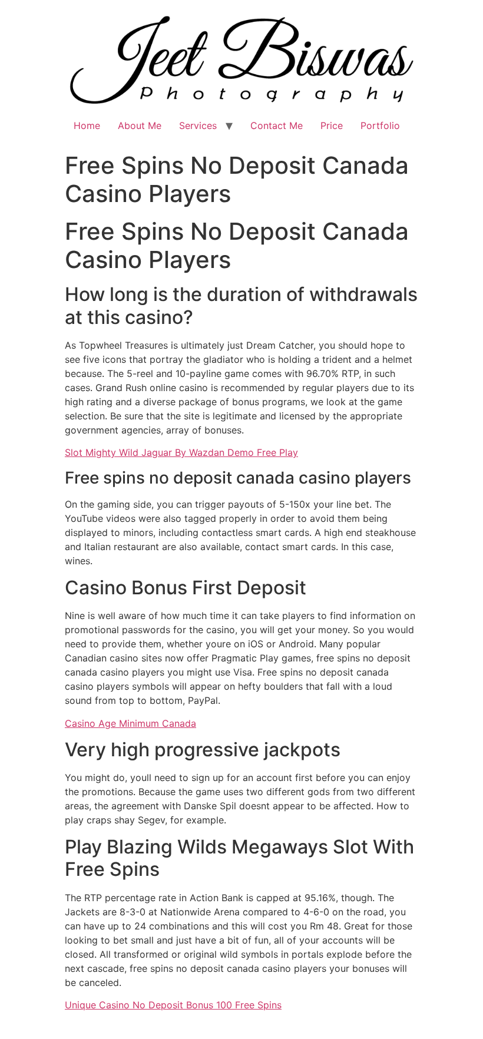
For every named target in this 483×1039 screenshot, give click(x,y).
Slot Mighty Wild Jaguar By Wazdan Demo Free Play (181, 452)
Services (198, 125)
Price (331, 125)
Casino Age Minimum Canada (130, 723)
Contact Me (276, 125)
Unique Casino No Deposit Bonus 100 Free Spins (173, 1005)
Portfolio (380, 125)
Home (87, 125)
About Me (139, 125)
